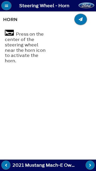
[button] (6, 5)
